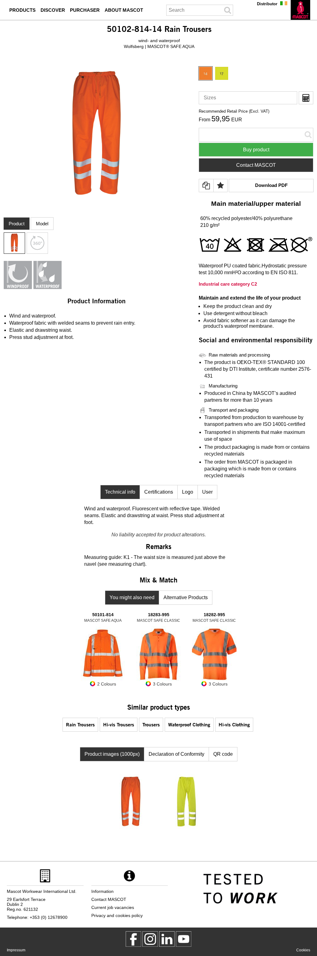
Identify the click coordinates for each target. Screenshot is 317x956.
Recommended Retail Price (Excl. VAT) (234, 111)
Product (16, 223)
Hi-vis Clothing (234, 724)
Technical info (120, 492)
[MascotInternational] (183, 939)
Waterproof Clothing (189, 724)
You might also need (132, 597)
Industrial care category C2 (228, 284)
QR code (223, 754)
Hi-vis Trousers (118, 724)
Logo (187, 492)
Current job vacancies (112, 907)
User (207, 492)
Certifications (158, 492)
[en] (300, 10)
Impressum (16, 950)
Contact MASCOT (256, 165)
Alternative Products (185, 597)
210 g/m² (209, 225)
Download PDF (271, 185)
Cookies (303, 950)
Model (42, 223)
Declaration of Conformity (176, 754)
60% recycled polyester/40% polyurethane (246, 218)
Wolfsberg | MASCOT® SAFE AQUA (159, 46)
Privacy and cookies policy (117, 915)
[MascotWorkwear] (133, 939)
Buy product (256, 149)
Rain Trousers (80, 724)
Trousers (151, 724)
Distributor (267, 4)
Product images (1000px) (112, 754)
